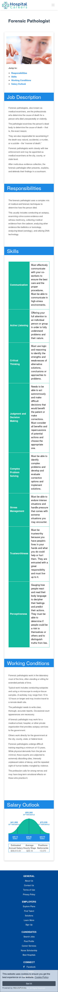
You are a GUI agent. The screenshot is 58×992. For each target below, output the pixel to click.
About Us (29, 880)
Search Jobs (29, 936)
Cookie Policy (42, 977)
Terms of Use (29, 889)
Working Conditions (21, 80)
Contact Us (29, 885)
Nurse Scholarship (29, 950)
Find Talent (29, 911)
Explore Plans (29, 906)
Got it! (29, 983)
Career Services (29, 945)
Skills (14, 76)
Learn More (29, 920)
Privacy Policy (29, 894)
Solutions (29, 915)
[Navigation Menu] (53, 5)
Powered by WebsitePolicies (14, 988)
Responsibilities (19, 73)
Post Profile (29, 941)
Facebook (31, 966)
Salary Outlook (18, 83)
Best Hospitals (29, 954)
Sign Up (29, 924)
